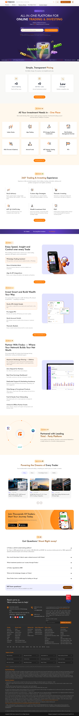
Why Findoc (9, 630)
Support (8, 635)
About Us (9, 629)
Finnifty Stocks (26, 659)
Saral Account (47, 638)
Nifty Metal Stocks (61, 662)
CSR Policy (47, 640)
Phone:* (22, 28)
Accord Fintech (68, 714)
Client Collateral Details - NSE (66, 640)
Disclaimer (9, 642)
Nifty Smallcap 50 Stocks (63, 655)
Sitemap (62, 632)
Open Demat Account (65, 2)
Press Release (17, 630)
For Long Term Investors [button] (39, 231)
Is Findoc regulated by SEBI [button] (15, 568)
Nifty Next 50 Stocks (28, 655)
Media (54, 473)
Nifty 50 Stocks (9, 655)
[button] (21, 260)
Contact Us (66, 587)
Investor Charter (18, 632)
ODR (61, 637)
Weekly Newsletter (38, 630)
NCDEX (23, 646)
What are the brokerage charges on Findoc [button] (19, 573)
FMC (31, 646)
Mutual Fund (30, 632)
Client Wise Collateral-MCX (65, 642)
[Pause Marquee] (78, 60)
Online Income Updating (49, 632)
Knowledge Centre (43, 473)
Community (17, 638)
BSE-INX (43, 646)
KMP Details (17, 637)
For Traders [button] (27, 231)
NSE (8, 646)
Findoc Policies (63, 629)
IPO (28, 634)
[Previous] (38, 503)
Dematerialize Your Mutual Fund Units (52, 643)
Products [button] (7, 4)
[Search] (53, 2)
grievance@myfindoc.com (64, 608)
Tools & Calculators (38, 634)
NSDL (34, 646)
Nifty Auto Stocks (61, 659)
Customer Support (43, 4)
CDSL (13, 646)
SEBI (16, 646)
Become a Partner (22, 4)
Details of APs (17, 635)
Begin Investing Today (38, 334)
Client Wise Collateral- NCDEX (66, 643)
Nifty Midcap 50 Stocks (45, 659)
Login (57, 2)
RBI (37, 646)
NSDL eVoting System (49, 630)
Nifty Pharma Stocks (28, 662)
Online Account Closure (64, 635)
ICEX (40, 646)
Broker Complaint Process (20, 640)
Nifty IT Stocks (43, 662)
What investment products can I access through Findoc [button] (22, 562)
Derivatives (30, 630)
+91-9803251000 (38, 610)
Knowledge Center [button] (32, 4)
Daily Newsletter (38, 629)
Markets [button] (13, 4)
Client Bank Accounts (49, 634)
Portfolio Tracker (31, 635)
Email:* (47, 620)
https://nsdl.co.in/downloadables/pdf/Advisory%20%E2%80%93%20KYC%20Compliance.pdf (22, 703)
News (32, 473)
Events (16, 629)
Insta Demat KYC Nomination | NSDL (52, 635)
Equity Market (30, 629)
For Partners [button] (52, 231)
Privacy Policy (46, 34)
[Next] (41, 503)
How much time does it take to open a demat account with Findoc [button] (26, 557)
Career (8, 637)
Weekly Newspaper (38, 632)
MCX (19, 646)
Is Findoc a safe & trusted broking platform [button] (19, 548)
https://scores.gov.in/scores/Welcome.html (50, 700)
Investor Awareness (48, 629)
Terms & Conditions (31, 34)
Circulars (47, 646)
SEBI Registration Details (49, 642)
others (58, 666)
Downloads (9, 634)
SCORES (62, 634)
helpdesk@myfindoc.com (39, 616)
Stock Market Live (44, 655)
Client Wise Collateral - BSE (65, 638)
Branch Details (18, 634)
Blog (25, 473)
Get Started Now (38, 96)
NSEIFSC (27, 646)
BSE (10, 646)
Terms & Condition (63, 630)
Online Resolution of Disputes (20, 642)
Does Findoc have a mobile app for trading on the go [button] (22, 578)
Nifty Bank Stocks (10, 659)
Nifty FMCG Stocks (10, 662)
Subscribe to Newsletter (65, 622)
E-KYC (46, 637)
